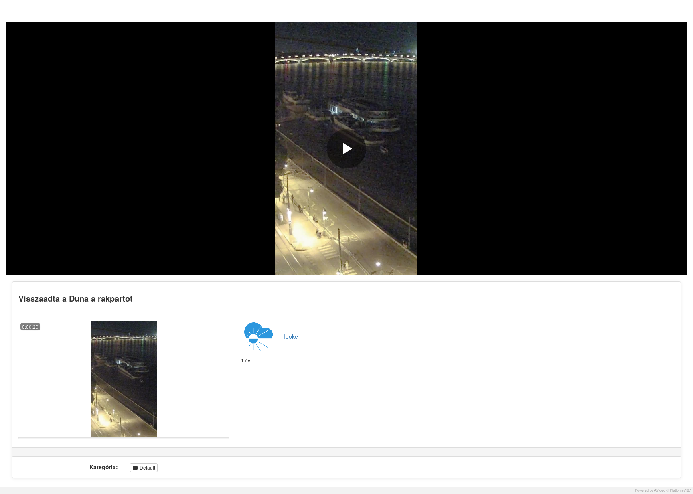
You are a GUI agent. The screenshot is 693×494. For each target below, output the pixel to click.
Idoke (291, 336)
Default (146, 467)
